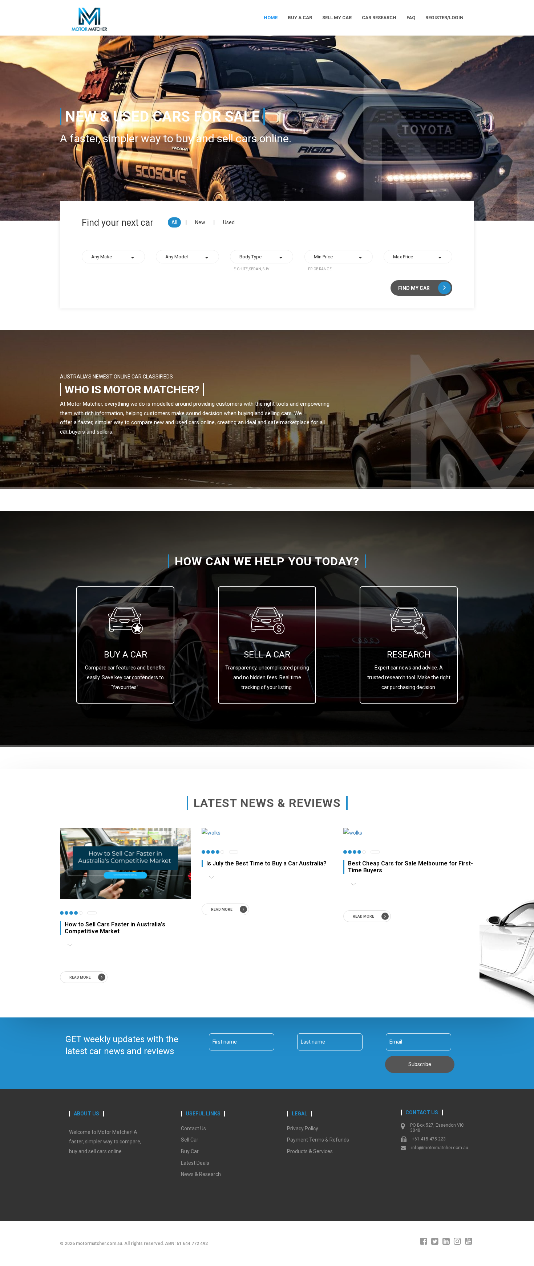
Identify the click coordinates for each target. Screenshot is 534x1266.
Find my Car (414, 288)
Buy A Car (300, 17)
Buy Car (190, 1151)
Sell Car (189, 1140)
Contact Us (193, 1128)
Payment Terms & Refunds (318, 1140)
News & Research (201, 1174)
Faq (410, 17)
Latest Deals (195, 1163)
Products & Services (310, 1151)
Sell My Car (337, 17)
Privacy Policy (302, 1128)
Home (271, 17)
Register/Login (444, 17)
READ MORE (80, 977)
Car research (379, 17)
